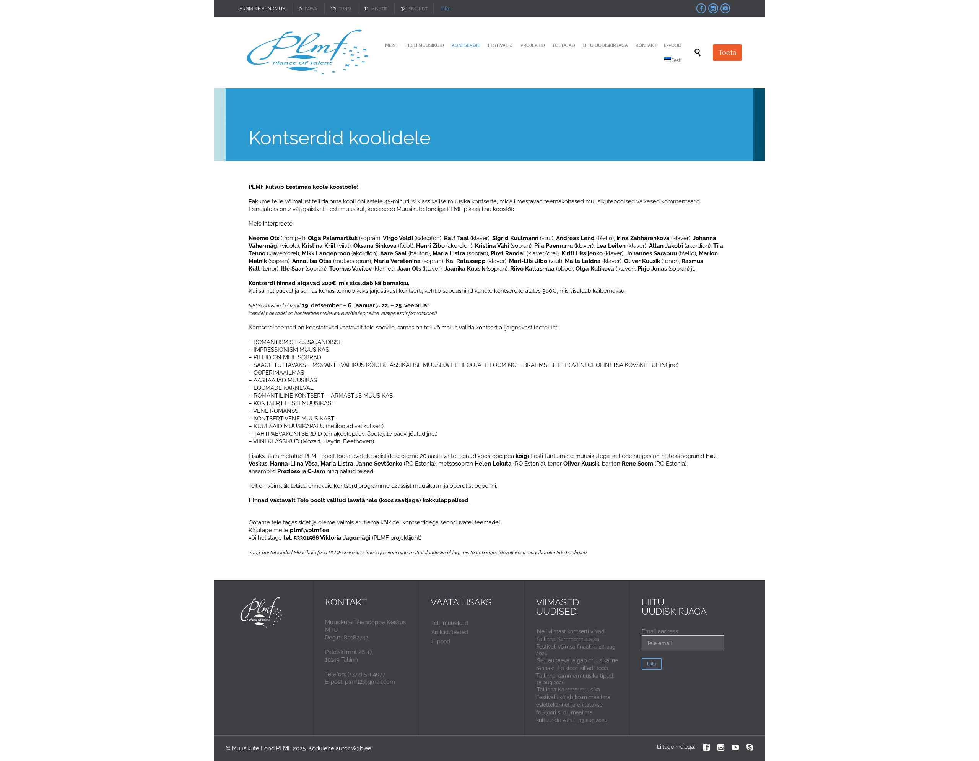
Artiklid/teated (449, 632)
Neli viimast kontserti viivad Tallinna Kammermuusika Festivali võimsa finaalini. (570, 639)
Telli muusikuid (449, 623)
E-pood (440, 641)
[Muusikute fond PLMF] (308, 52)
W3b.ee (361, 748)
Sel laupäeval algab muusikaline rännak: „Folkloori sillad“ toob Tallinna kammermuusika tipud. (577, 668)
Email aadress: (660, 631)
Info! (445, 8)
